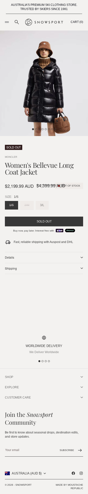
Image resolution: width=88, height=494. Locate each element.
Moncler (11, 157)
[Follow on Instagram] (81, 473)
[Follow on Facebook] (73, 473)
